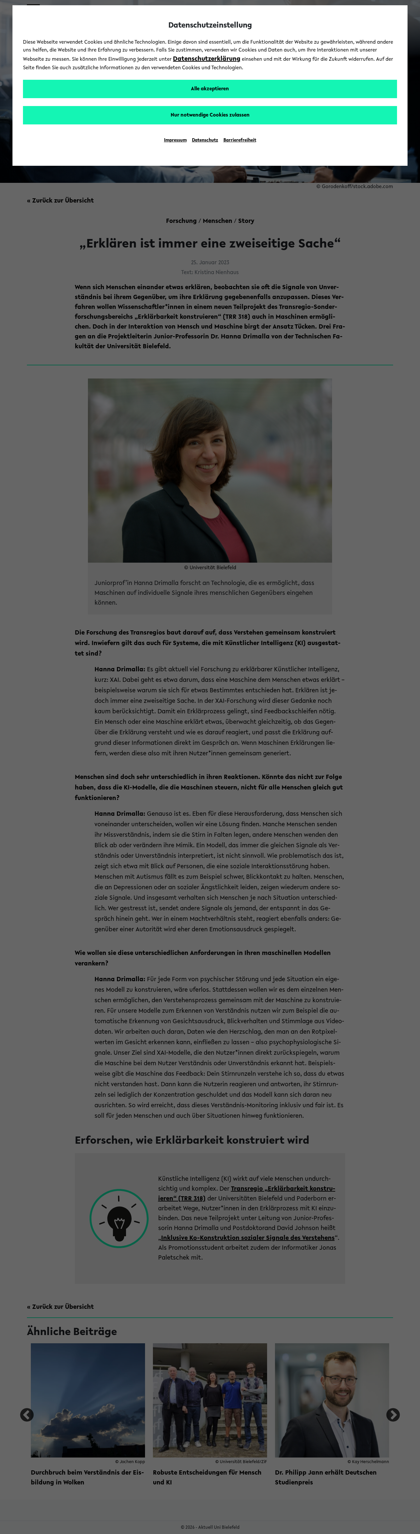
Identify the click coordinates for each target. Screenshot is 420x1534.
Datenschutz (205, 140)
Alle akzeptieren (210, 89)
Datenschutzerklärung (207, 59)
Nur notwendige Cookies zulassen (210, 115)
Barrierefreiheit (239, 140)
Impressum (175, 140)
